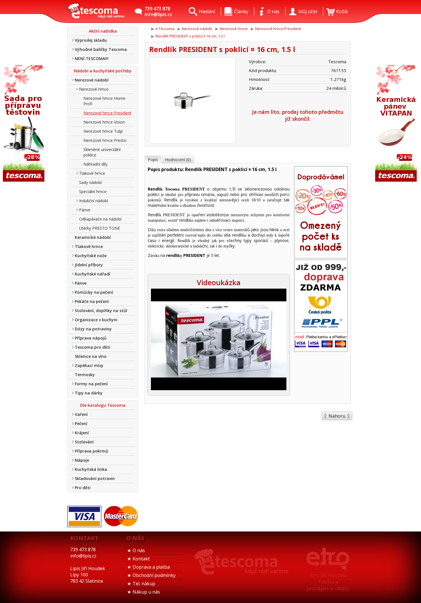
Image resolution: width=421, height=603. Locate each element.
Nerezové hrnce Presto (104, 140)
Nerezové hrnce (94, 89)
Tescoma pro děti (92, 347)
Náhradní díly (95, 164)
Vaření (81, 414)
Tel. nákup (144, 583)
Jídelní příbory (89, 264)
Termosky (85, 374)
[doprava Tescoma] (320, 350)
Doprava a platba (151, 567)
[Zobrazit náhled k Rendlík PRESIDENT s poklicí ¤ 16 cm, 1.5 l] (192, 101)
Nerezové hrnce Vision (104, 122)
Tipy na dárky (89, 393)
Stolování (84, 442)
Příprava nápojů (91, 338)
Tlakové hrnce (92, 173)
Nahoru (336, 416)
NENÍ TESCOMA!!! (92, 58)
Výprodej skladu (91, 40)
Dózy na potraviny (93, 329)
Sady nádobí (90, 182)
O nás (139, 550)
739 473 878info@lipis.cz (158, 11)
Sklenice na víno (91, 356)
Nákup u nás (146, 592)
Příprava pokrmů (91, 451)
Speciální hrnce (93, 191)
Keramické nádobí (93, 237)
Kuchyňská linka (91, 469)
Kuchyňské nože (91, 255)
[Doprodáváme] (320, 256)
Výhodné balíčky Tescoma (101, 49)
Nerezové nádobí (92, 80)
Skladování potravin (95, 478)
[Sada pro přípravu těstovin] (24, 123)
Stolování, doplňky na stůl (101, 310)
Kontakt (141, 559)
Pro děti (83, 487)
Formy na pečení (91, 383)
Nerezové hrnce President (107, 113)
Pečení (81, 423)
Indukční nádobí (93, 200)
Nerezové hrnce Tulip (103, 131)
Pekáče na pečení (92, 301)
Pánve (85, 210)
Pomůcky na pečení (94, 292)
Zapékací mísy (89, 365)
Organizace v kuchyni (96, 319)
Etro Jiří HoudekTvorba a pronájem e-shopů (328, 582)
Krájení (82, 432)
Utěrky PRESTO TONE (99, 228)
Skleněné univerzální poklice (102, 152)
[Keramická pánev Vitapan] (396, 123)
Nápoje (82, 460)
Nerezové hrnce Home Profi (104, 101)
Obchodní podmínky (154, 575)
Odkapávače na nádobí (100, 219)
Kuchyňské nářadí (92, 274)
